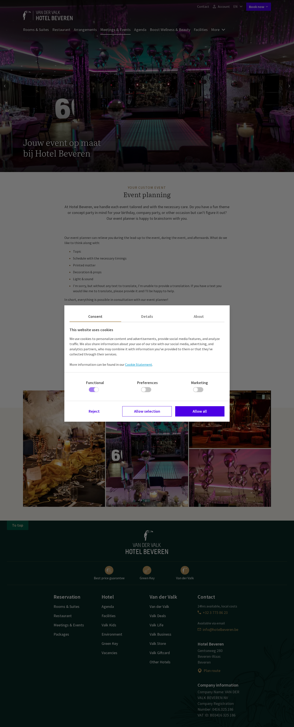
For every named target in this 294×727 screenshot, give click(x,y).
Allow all (200, 411)
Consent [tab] (95, 316)
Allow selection (147, 411)
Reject (94, 411)
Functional (95, 382)
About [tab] (199, 316)
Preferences (147, 382)
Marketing (199, 382)
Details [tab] (147, 316)
